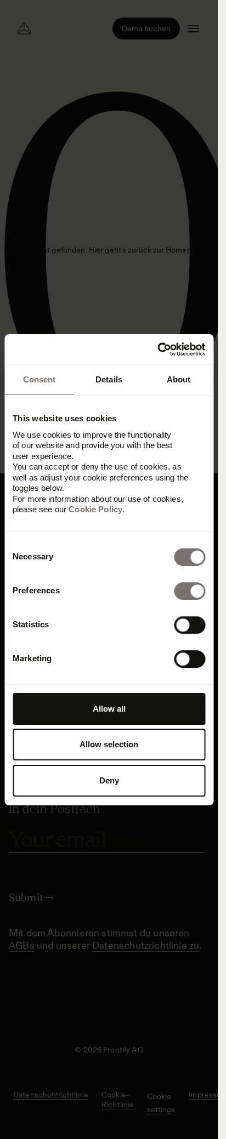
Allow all (109, 708)
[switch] (189, 591)
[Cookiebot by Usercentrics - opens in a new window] (157, 349)
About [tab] (179, 379)
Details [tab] (108, 379)
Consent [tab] (39, 379)
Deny (109, 780)
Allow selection (109, 744)
